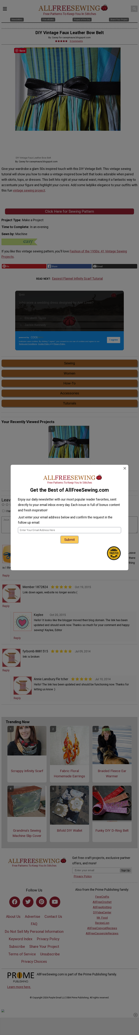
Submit (69, 540)
